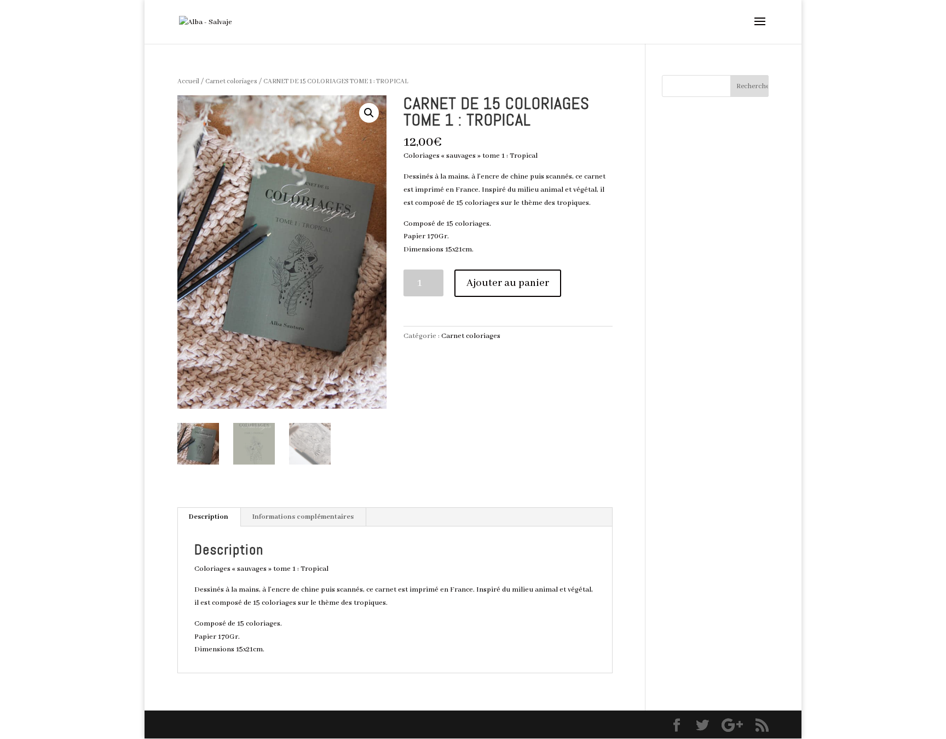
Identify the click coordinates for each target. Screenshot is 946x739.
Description (208, 517)
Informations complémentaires (303, 517)
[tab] (209, 517)
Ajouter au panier (507, 283)
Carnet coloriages (231, 81)
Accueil (188, 81)
